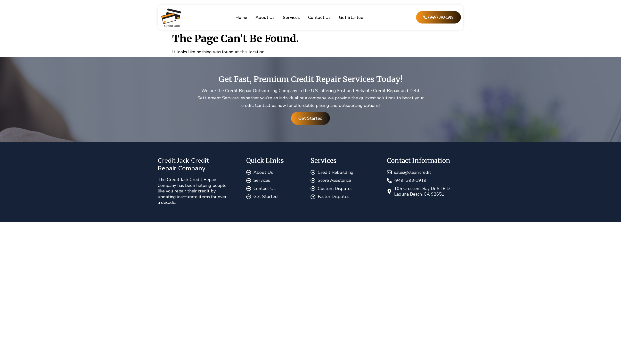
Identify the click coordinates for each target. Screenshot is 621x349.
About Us (265, 17)
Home (241, 17)
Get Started (351, 17)
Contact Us (319, 17)
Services (291, 17)
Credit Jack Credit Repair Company (183, 164)
